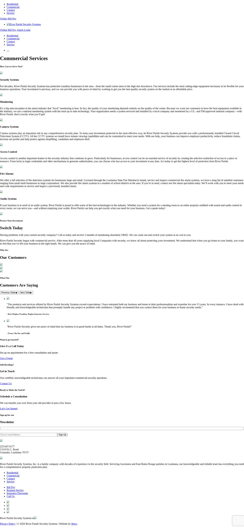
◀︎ (9, 292)
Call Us (11, 496)
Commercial (13, 7)
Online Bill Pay (8, 18)
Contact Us (6, 383)
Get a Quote (6, 358)
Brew (74, 523)
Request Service (15, 490)
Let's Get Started (8, 408)
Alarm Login (23, 30)
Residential (12, 4)
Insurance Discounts (17, 493)
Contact (11, 10)
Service (10, 13)
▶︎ (26, 292)
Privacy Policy (7, 523)
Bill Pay (11, 487)
